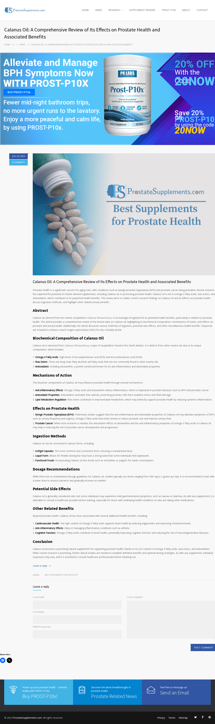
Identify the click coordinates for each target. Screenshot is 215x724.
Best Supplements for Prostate (61, 574)
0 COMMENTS (18, 162)
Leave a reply (40, 565)
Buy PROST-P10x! (39, 696)
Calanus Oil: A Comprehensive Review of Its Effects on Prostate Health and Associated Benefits (112, 281)
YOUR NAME (38, 597)
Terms (171, 717)
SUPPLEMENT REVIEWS (142, 10)
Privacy (161, 717)
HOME (85, 10)
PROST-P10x (169, 10)
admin (36, 574)
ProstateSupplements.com (27, 717)
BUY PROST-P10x (19, 92)
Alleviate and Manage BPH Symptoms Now (50, 68)
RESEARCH (114, 10)
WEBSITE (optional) (41, 626)
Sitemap (183, 717)
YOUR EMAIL (38, 612)
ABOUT (186, 10)
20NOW (195, 81)
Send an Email (174, 692)
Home (7, 44)
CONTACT (202, 10)
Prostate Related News (114, 696)
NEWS (98, 10)
